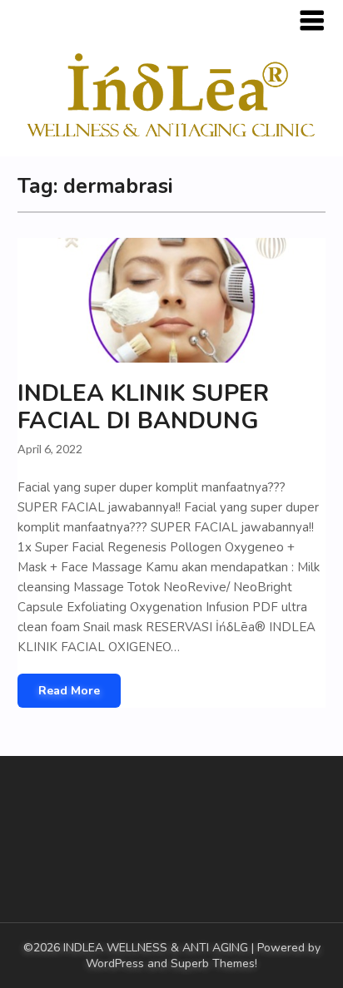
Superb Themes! (214, 963)
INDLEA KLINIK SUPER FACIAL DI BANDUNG (143, 407)
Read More (69, 691)
